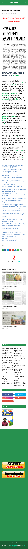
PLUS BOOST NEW (18, 348)
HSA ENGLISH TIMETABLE (7, 355)
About (13, 543)
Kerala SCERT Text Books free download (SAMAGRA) (20, 382)
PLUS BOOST (4, 376)
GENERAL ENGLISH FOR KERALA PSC (19, 370)
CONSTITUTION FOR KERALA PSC (18, 362)
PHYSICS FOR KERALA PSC (7, 367)
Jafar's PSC (5, 13)
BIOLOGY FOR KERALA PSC (7, 365)
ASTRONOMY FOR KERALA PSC (7, 370)
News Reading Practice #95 (9, 327)
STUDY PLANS (5, 350)
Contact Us (18, 543)
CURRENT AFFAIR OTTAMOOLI (18, 351)
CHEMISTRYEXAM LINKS (19, 385)
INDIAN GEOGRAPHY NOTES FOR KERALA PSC (19, 356)
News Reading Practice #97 (9, 287)
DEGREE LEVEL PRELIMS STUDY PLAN (7, 353)
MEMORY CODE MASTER (7, 383)
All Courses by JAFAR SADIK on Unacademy (20, 359)
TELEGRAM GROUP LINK (19, 376)
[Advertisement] (14, 445)
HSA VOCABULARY (18, 353)
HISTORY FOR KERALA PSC (7, 360)
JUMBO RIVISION (17, 372)
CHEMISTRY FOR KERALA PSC (19, 366)
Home (9, 543)
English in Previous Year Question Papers (7, 373)
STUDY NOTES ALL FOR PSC (8, 348)
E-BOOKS (16, 380)
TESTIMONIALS (5, 381)
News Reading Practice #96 (9, 307)
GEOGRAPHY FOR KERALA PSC (7, 358)
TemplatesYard (13, 545)
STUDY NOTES (17, 378)
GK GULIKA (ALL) (17, 374)
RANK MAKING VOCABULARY (5, 379)
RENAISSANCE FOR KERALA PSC (7, 363)
